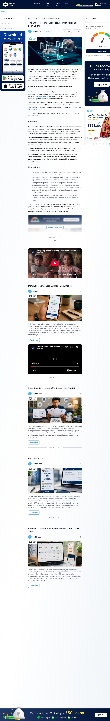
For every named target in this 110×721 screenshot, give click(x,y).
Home (3, 12)
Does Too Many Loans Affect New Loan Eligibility (53, 388)
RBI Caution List (36, 458)
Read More (34, 340)
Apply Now (102, 84)
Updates (92, 18)
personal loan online (43, 96)
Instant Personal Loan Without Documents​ (50, 285)
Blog (37, 18)
